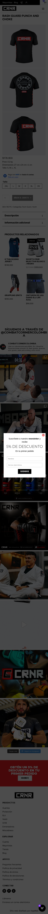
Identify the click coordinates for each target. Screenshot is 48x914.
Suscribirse (24, 471)
